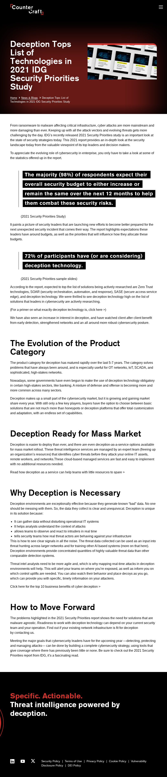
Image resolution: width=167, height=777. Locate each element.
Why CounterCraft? (22, 735)
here (144, 546)
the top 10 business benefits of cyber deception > (65, 586)
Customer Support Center (80, 740)
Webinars (113, 735)
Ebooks (111, 740)
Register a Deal (74, 735)
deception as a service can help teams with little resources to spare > (75, 472)
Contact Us (17, 731)
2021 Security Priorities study (100, 135)
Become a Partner (76, 731)
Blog (109, 731)
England (49, 735)
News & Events (20, 740)
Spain (48, 740)
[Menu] (161, 7)
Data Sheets (114, 744)
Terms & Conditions (22, 752)
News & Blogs (29, 97)
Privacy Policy (95, 761)
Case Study (114, 748)
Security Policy (50, 761)
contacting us (24, 632)
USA (47, 731)
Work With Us (19, 748)
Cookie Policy (117, 761)
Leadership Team (21, 744)
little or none (88, 650)
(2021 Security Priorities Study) (38, 216)
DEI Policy (74, 765)
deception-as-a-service (112, 444)
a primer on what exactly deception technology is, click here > (61, 309)
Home (13, 97)
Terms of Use (73, 761)
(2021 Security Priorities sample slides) (43, 279)
